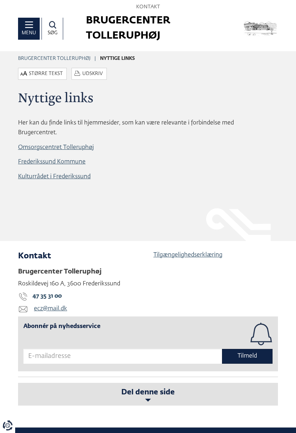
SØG (52, 33)
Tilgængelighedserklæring (187, 255)
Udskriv (92, 73)
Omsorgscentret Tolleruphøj (56, 147)
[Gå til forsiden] (260, 28)
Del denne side (148, 392)
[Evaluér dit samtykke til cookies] (7, 425)
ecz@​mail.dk (50, 309)
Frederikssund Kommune (52, 162)
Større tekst (46, 73)
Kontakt (148, 6)
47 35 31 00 (47, 296)
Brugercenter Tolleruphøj (54, 58)
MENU (29, 33)
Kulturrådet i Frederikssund (54, 177)
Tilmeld (247, 356)
